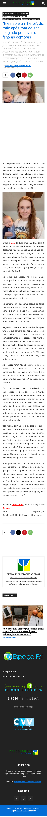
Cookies (8, 808)
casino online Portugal (23, 707)
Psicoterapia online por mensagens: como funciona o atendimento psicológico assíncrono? (23, 631)
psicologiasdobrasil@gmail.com (27, 781)
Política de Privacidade (22, 808)
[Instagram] (23, 798)
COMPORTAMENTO (9, 13)
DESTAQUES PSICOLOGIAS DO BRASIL (15, 16)
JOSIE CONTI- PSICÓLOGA (13, 676)
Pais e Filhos (26, 19)
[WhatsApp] (30, 75)
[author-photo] (24, 571)
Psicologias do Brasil (9, 637)
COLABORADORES (22, 13)
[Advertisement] (23, 132)
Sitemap (36, 808)
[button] (4, 3)
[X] (18, 75)
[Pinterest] (24, 75)
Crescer (7, 508)
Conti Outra (17, 504)
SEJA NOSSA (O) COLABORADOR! (24, 811)
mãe (13, 243)
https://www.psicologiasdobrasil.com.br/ (23, 578)
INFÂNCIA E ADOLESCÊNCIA (11, 19)
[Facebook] (12, 75)
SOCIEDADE (35, 19)
